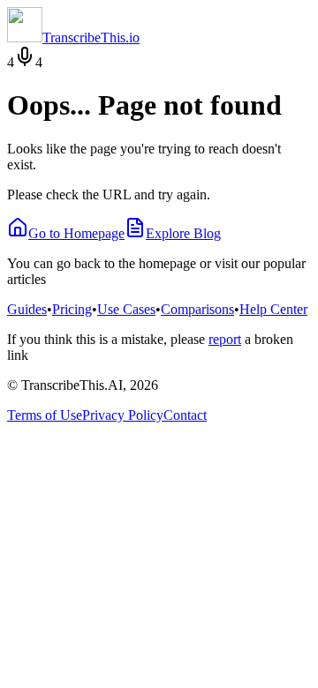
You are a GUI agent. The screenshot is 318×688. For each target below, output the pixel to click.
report (224, 339)
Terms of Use (44, 415)
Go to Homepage (76, 233)
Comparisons (197, 309)
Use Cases (126, 309)
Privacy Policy (122, 415)
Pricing (72, 309)
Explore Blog (183, 233)
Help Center (273, 309)
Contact (185, 415)
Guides (27, 309)
